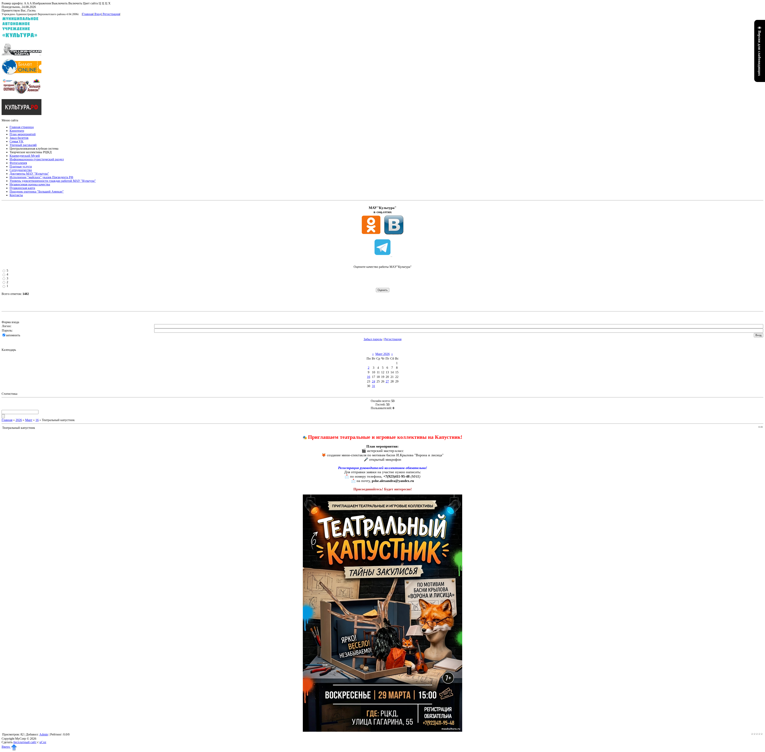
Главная (87, 14)
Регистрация (111, 14)
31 (373, 386)
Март (28, 420)
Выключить (60, 3)
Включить (75, 3)
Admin (43, 734)
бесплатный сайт (24, 742)
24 (373, 381)
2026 (19, 420)
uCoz (42, 742)
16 (368, 376)
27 (387, 381)
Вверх (6, 746)
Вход (97, 14)
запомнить (13, 335)
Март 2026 (382, 354)
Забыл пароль (373, 339)
